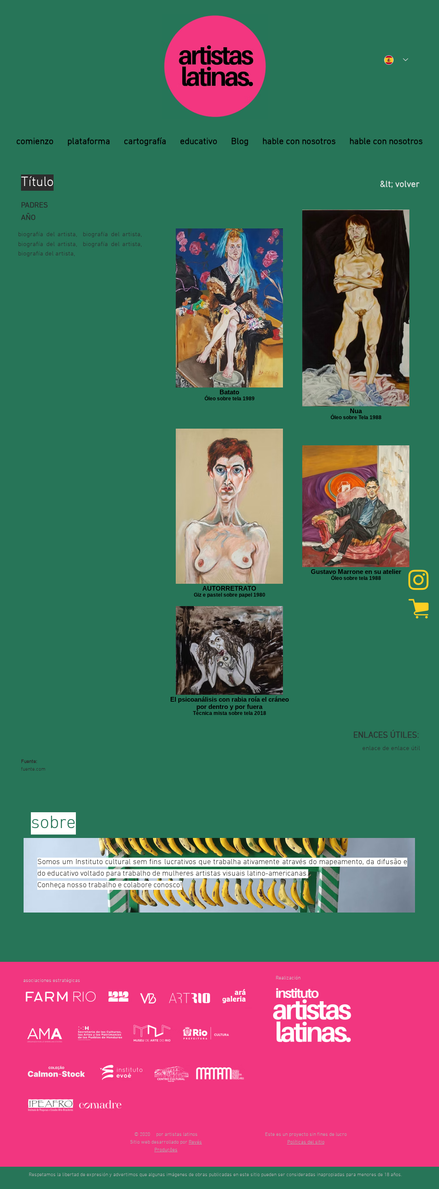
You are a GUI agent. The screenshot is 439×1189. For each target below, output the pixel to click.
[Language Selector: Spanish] (396, 60)
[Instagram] (418, 581)
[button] (306, 1142)
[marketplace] (418, 608)
